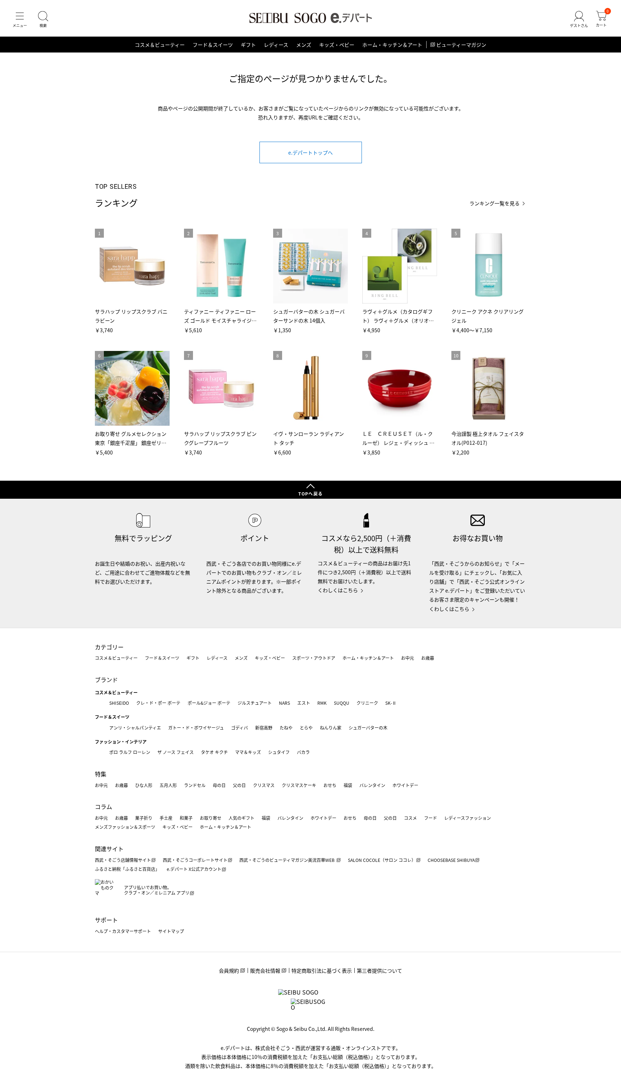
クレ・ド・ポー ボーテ (158, 703)
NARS (284, 703)
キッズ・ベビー (336, 44)
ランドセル (195, 785)
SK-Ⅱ (390, 703)
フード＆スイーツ (213, 44)
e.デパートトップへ (310, 152)
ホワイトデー (405, 785)
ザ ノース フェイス (175, 752)
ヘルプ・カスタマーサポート (123, 931)
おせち (329, 785)
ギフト (248, 44)
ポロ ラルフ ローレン (129, 752)
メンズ (303, 44)
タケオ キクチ (214, 752)
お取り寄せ (210, 818)
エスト (303, 703)
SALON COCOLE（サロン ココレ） (382, 860)
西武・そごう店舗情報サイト (123, 860)
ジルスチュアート (255, 703)
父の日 (239, 785)
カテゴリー (109, 647)
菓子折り (143, 818)
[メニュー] (20, 19)
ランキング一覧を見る (494, 203)
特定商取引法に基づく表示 (321, 970)
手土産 (166, 818)
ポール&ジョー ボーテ (209, 703)
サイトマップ (171, 931)
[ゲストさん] (579, 19)
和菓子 (186, 818)
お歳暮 (427, 658)
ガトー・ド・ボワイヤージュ (196, 728)
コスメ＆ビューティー (160, 44)
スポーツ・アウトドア (313, 658)
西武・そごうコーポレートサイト (195, 860)
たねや (286, 728)
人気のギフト (241, 818)
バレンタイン (372, 785)
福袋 (348, 785)
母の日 (219, 785)
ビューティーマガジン (461, 44)
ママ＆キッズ (248, 752)
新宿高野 (263, 728)
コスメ (410, 818)
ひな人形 (143, 785)
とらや (306, 728)
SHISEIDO (119, 703)
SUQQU (341, 703)
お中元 (407, 658)
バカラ (303, 752)
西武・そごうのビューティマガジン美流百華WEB (287, 860)
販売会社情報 (265, 970)
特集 (100, 773)
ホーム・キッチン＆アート (392, 44)
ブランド (106, 679)
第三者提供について (379, 970)
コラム (103, 806)
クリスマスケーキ (299, 785)
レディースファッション (467, 818)
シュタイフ (279, 752)
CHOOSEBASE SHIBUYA (451, 860)
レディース (276, 44)
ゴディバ (239, 728)
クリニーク (367, 703)
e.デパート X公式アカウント (194, 869)
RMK (322, 703)
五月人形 (168, 785)
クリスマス (264, 785)
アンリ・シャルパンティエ (135, 728)
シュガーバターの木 (368, 728)
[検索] (43, 19)
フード (430, 818)
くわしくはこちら (338, 590)
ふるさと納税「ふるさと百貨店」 (127, 869)
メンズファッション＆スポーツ (125, 827)
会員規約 (229, 970)
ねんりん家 (330, 728)
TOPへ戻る (310, 493)
